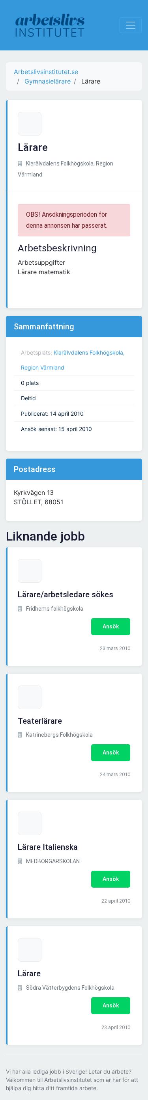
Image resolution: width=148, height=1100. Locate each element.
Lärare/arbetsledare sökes (65, 594)
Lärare (29, 973)
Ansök (111, 626)
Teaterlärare (40, 721)
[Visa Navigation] (131, 25)
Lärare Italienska (48, 847)
